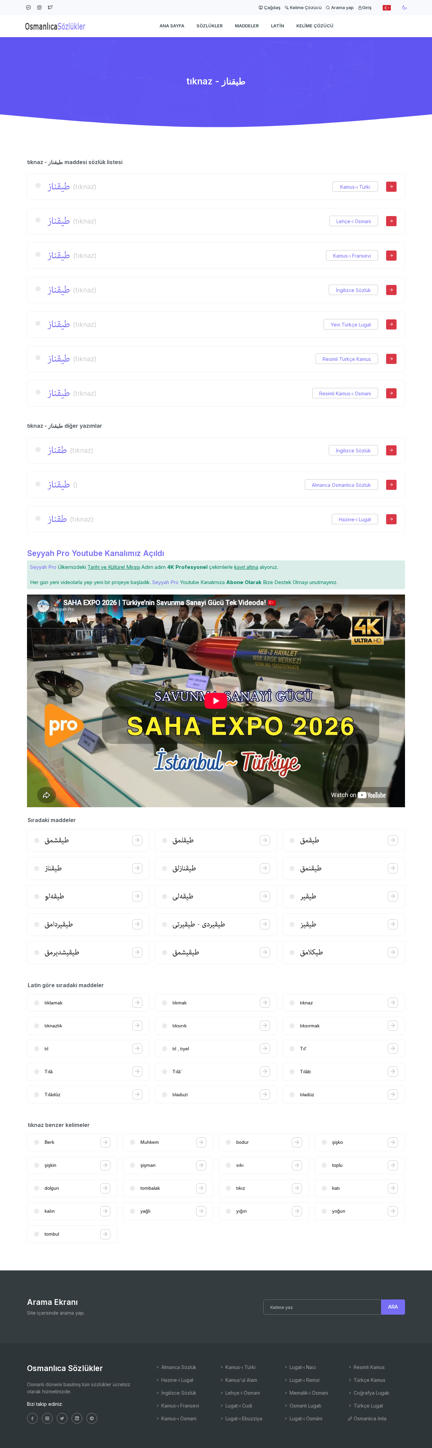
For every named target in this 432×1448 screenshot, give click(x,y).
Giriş (367, 7)
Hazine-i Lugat (355, 519)
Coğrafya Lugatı (370, 1393)
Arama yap (342, 7)
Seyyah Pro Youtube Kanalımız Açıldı (95, 553)
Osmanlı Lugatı (304, 1405)
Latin (277, 25)
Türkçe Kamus (368, 1380)
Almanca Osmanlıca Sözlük (341, 485)
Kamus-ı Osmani (178, 1418)
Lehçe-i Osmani (353, 221)
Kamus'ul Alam (240, 1380)
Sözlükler (209, 25)
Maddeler (247, 25)
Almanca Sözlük (178, 1367)
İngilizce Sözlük (353, 290)
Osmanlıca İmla (369, 1418)
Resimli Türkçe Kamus (347, 359)
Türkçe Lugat (367, 1405)
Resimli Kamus (368, 1367)
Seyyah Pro (43, 567)
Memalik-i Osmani (308, 1393)
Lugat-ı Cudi (238, 1405)
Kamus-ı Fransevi (352, 256)
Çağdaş (271, 7)
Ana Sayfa (172, 25)
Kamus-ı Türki (355, 187)
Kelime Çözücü (305, 7)
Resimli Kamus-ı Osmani (345, 393)
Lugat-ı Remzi (304, 1380)
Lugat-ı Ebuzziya (243, 1418)
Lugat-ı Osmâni (305, 1418)
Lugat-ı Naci (302, 1367)
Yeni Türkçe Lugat (351, 324)
